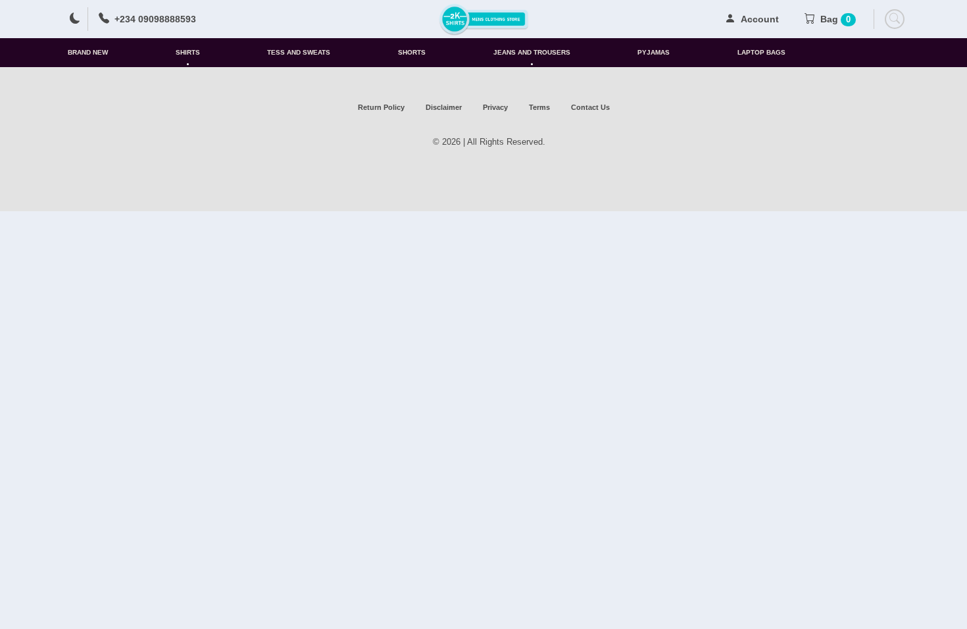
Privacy (495, 107)
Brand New (88, 52)
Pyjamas (653, 52)
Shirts (188, 52)
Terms (539, 107)
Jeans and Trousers (531, 52)
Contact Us (590, 107)
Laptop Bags (761, 52)
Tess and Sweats (298, 52)
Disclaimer (444, 107)
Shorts (412, 52)
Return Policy (381, 107)
